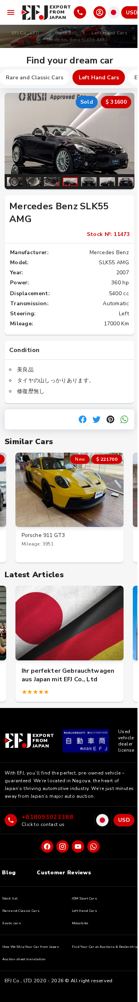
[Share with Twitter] (96, 419)
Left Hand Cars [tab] (99, 77)
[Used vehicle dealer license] (85, 741)
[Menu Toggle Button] (11, 12)
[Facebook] (47, 846)
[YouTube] (78, 846)
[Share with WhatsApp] (124, 419)
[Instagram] (62, 846)
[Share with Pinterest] (110, 419)
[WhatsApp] (93, 846)
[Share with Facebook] (83, 419)
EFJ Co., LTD (25, 33)
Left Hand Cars (109, 33)
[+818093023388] (82, 12)
